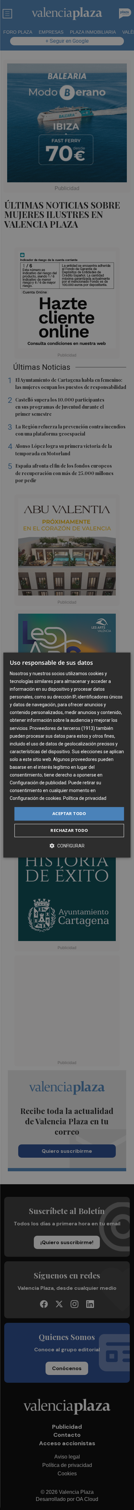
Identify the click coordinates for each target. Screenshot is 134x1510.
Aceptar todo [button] (69, 814)
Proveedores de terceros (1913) (62, 728)
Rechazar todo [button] (69, 830)
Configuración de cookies (35, 798)
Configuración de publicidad (38, 782)
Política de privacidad (84, 798)
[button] (67, 845)
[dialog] (66, 755)
